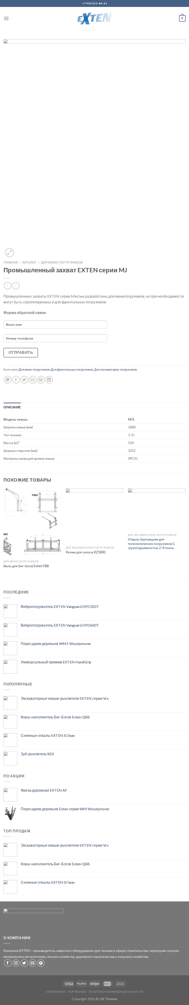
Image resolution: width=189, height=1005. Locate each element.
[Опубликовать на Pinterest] (41, 379)
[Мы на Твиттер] (24, 963)
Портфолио (77, 991)
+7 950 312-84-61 (94, 3)
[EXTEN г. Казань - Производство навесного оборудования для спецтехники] (94, 18)
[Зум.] (9, 252)
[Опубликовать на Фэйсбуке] (16, 379)
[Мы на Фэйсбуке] (8, 963)
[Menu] (6, 18)
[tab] (12, 407)
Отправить (21, 352)
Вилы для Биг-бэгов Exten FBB (26, 566)
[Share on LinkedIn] (49, 379)
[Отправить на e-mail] (32, 963)
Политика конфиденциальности (116, 991)
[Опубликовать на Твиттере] (24, 379)
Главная (10, 262)
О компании (55, 991)
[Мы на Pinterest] (41, 963)
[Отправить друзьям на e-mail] (32, 379)
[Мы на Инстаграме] (16, 963)
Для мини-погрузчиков (62, 262)
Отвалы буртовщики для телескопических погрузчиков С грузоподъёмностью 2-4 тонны (151, 543)
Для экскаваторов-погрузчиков (115, 369)
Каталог (29, 262)
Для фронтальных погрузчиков (72, 369)
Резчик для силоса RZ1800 (85, 552)
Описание (12, 407)
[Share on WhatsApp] (8, 379)
